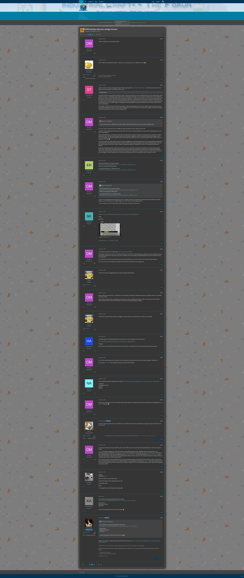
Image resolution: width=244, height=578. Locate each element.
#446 (161, 181)
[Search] (163, 1)
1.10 (138, 22)
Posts (84, 53)
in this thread (108, 362)
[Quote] (161, 54)
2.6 (110, 22)
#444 (161, 117)
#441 (161, 38)
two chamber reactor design (138, 87)
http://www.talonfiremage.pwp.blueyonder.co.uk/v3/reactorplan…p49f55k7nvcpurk (117, 169)
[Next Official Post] (158, 439)
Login (153, 1)
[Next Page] (99, 35)
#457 (161, 445)
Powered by (122, 576)
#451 (161, 314)
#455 (161, 399)
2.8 (115, 22)
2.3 (105, 22)
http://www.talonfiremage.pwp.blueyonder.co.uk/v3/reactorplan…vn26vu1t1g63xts (117, 500)
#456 (161, 421)
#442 (161, 60)
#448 (161, 249)
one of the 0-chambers (129, 454)
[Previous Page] (81, 35)
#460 (161, 517)
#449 (161, 270)
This (99, 451)
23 (90, 34)
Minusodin (108, 240)
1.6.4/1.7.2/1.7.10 (126, 22)
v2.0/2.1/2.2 (101, 22)
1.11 (141, 22)
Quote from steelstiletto (106, 121)
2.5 (108, 22)
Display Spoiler (103, 92)
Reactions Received (86, 74)
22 (88, 34)
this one (146, 461)
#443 (161, 85)
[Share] (163, 34)
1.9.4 (135, 22)
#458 (161, 472)
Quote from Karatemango (107, 521)
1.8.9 (132, 22)
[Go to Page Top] (242, 576)
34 (97, 34)
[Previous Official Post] (155, 439)
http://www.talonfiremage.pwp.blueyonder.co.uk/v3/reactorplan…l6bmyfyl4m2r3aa (117, 164)
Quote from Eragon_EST (106, 185)
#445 (161, 160)
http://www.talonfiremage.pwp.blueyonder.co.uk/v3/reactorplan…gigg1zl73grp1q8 (117, 341)
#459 (161, 496)
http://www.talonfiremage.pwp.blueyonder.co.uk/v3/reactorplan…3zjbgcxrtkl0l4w (141, 381)
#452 (161, 336)
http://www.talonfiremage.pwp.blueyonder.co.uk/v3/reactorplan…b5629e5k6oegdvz (119, 214)
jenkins (127, 21)
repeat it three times (151, 454)
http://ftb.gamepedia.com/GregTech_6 (147, 435)
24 (92, 34)
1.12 (144, 22)
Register (158, 1)
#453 (161, 357)
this (104, 476)
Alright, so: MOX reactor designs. (125, 251)
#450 (161, 292)
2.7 (112, 22)
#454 (161, 378)
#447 (161, 211)
